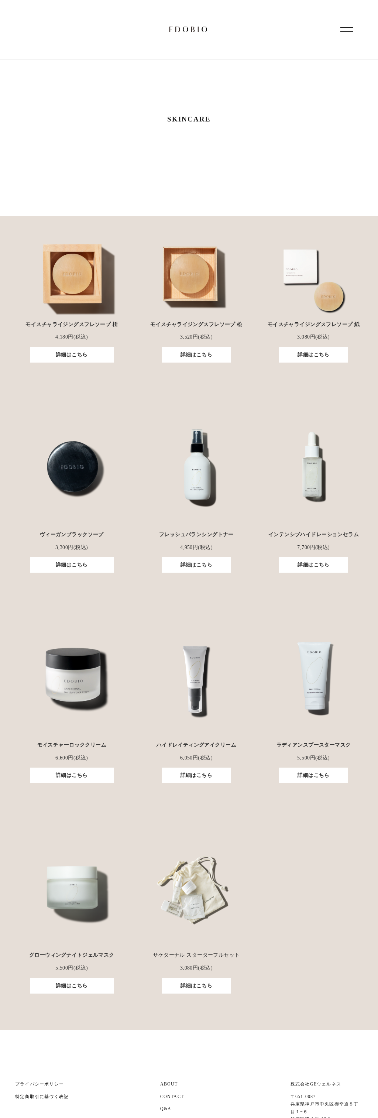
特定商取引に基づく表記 (42, 1096)
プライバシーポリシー (39, 1084)
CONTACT (172, 1096)
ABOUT (169, 1084)
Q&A (166, 1108)
